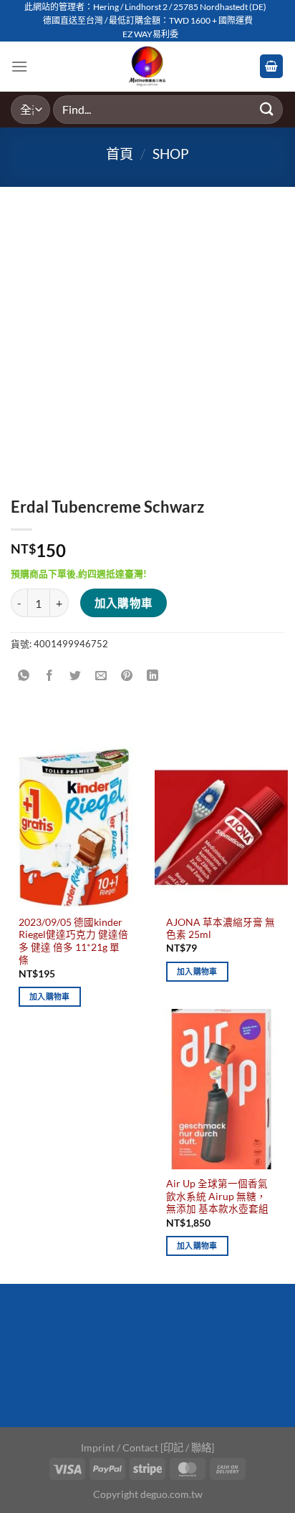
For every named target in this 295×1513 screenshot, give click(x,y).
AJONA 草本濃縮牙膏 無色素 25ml (220, 929)
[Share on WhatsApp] (24, 675)
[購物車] (271, 66)
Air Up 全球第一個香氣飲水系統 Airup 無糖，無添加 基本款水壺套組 (217, 1196)
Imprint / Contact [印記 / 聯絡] (147, 1447)
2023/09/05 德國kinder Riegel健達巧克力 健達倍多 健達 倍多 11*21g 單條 (73, 941)
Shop (171, 153)
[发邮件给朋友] (101, 675)
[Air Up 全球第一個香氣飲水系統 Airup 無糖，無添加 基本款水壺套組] (221, 1089)
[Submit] (267, 109)
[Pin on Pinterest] (127, 675)
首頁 (119, 153)
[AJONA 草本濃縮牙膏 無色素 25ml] (221, 828)
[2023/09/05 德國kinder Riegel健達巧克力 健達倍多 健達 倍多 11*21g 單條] (73, 828)
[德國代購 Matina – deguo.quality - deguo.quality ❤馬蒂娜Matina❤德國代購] (148, 66)
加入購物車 (124, 602)
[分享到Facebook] (50, 675)
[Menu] (19, 66)
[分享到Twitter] (75, 675)
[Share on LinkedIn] (153, 675)
